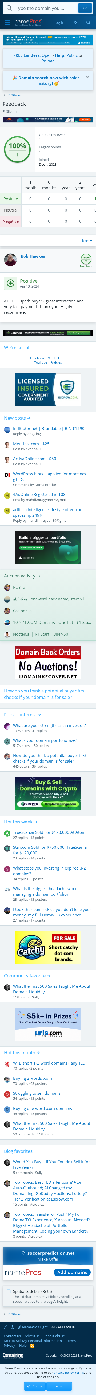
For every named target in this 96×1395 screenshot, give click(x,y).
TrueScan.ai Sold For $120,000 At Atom (49, 832)
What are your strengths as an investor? (49, 725)
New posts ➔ (17, 418)
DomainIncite (45, 484)
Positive (10, 198)
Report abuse (54, 1335)
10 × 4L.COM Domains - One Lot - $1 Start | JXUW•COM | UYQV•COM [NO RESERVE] (52, 622)
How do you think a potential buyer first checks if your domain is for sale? (45, 694)
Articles (56, 362)
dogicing (34, 433)
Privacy (9, 1345)
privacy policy (64, 1372)
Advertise (32, 1335)
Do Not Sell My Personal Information (33, 1340)
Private (48, 60)
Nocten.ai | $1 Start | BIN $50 (40, 634)
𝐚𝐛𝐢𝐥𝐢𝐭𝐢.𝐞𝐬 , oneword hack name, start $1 (49, 598)
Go (85, 8)
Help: (60, 55)
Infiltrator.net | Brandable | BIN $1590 (49, 428)
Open (47, 55)
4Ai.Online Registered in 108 (39, 494)
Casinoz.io (22, 610)
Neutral (11, 210)
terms (79, 1372)
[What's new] (75, 22)
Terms (71, 1340)
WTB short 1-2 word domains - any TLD (49, 1063)
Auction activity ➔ (22, 576)
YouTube (40, 362)
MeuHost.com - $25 (31, 443)
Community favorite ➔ (27, 975)
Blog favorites (18, 1151)
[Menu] (7, 22)
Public (72, 55)
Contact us (12, 1335)
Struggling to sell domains (37, 1093)
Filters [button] (84, 240)
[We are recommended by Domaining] (13, 1358)
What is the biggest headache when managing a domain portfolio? (45, 891)
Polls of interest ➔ (22, 714)
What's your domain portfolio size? (45, 740)
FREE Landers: (27, 55)
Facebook (37, 358)
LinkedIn (60, 358)
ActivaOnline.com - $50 (34, 458)
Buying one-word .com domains (42, 1108)
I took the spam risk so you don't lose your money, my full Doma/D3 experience (52, 912)
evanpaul (33, 449)
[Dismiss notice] (87, 78)
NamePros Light (34, 1327)
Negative (11, 221)
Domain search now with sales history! (48, 80)
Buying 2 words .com (32, 1078)
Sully (35, 997)
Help (23, 1345)
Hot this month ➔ (22, 1052)
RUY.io (19, 587)
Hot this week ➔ (20, 822)
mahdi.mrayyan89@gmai (46, 499)
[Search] (88, 22)
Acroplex (37, 1204)
